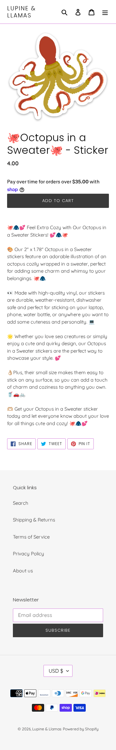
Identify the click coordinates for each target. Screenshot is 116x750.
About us (23, 571)
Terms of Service (31, 537)
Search (20, 503)
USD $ (56, 670)
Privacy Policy (28, 553)
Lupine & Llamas (21, 12)
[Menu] (105, 12)
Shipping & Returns (34, 520)
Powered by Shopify (81, 728)
